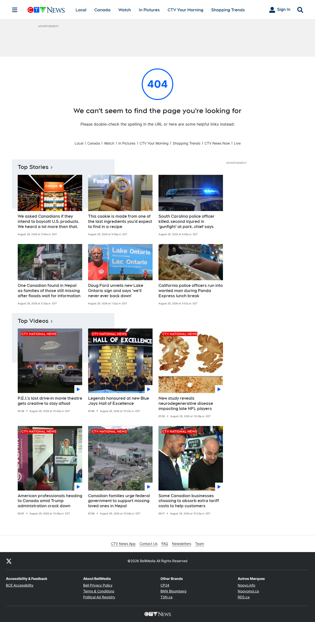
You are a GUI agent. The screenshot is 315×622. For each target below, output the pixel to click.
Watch (124, 10)
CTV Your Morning (185, 10)
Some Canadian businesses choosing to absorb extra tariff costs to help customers (188, 500)
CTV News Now (217, 143)
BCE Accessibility (19, 585)
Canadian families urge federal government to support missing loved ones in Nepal (119, 500)
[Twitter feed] (9, 561)
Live (237, 143)
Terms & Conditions (98, 591)
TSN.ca (166, 597)
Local (81, 10)
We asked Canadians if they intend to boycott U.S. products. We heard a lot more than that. (48, 221)
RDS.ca (244, 597)
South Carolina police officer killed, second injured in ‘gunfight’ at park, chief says (186, 221)
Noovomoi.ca (248, 591)
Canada (102, 10)
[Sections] (15, 10)
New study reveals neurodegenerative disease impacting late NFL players (185, 403)
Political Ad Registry (99, 597)
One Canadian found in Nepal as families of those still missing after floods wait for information (49, 290)
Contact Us (149, 543)
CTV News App (123, 543)
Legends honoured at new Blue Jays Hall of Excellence (118, 401)
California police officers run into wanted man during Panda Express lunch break (190, 290)
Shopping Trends (228, 10)
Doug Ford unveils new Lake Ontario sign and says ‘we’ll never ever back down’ (115, 290)
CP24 (164, 585)
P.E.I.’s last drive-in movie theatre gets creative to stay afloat (50, 401)
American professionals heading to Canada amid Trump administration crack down (50, 500)
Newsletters (181, 543)
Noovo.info (246, 585)
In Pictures (149, 10)
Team (199, 543)
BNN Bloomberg (173, 591)
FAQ (164, 543)
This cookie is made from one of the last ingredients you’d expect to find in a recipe (120, 221)
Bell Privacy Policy (97, 585)
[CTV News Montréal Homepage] (46, 10)
